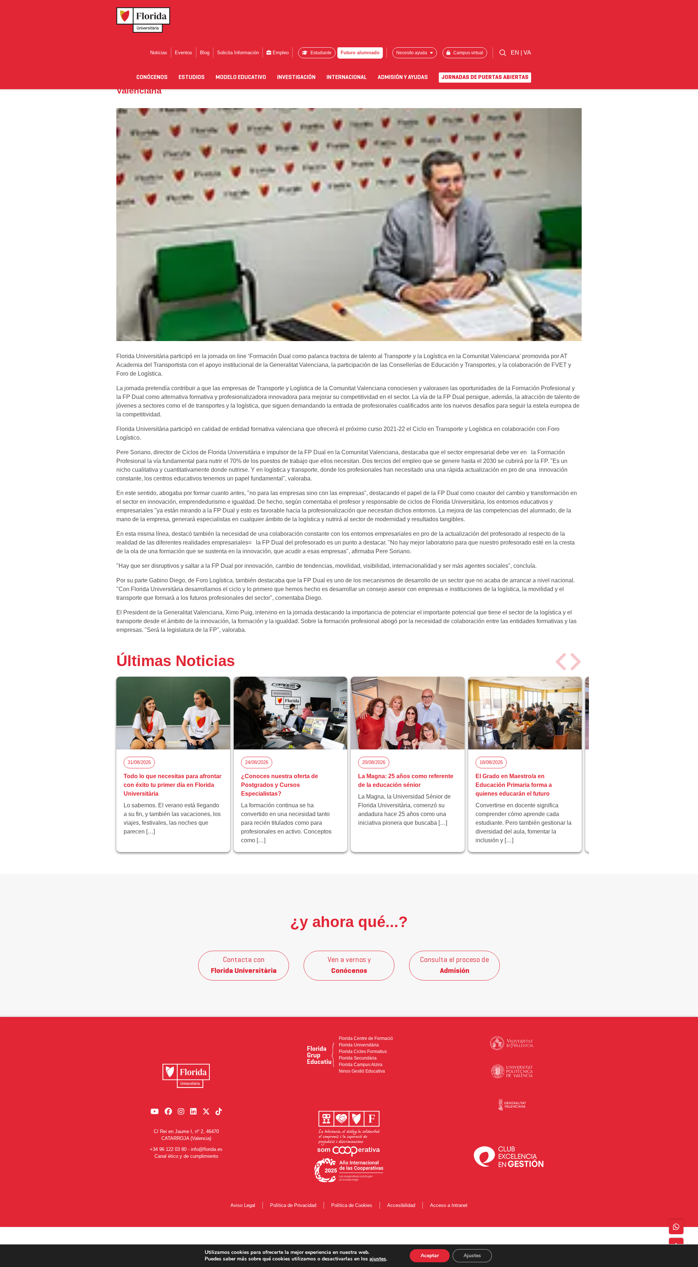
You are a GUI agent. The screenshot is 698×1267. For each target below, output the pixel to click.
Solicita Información (238, 52)
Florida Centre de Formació (366, 1038)
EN (516, 53)
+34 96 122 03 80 (168, 1149)
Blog (204, 52)
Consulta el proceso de (454, 965)
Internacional (346, 77)
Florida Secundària (358, 1058)
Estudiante (320, 52)
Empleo (280, 52)
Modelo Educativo (241, 77)
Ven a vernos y (349, 965)
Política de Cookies (351, 1205)
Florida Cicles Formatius (363, 1051)
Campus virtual (467, 52)
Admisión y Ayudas (403, 77)
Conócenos (152, 77)
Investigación (296, 77)
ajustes (377, 1259)
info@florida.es (206, 1149)
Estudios (191, 77)
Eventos (183, 52)
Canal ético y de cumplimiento (186, 1156)
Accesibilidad (401, 1205)
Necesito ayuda (412, 52)
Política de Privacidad (293, 1205)
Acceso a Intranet (449, 1205)
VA (527, 53)
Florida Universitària (359, 1045)
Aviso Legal (242, 1205)
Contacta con (244, 965)
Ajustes (472, 1255)
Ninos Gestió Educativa (362, 1071)
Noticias (158, 52)
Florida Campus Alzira (360, 1064)
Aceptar (430, 1255)
